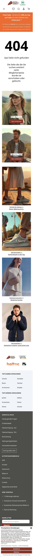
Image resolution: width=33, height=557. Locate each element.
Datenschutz (6, 478)
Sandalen (20, 379)
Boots (4, 383)
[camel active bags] (16, 322)
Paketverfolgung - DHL (9, 432)
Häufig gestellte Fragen (9, 419)
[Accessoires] (16, 277)
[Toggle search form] (18, 9)
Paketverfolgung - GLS (9, 428)
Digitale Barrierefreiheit (9, 487)
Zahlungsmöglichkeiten (9, 441)
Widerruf (5, 473)
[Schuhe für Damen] (16, 186)
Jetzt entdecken (16, 121)
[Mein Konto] (23, 9)
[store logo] (13, 3)
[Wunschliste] (13, 8)
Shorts (4, 407)
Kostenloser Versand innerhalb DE (15, 501)
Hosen (19, 402)
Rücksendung (6, 437)
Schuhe (4, 379)
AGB (3, 460)
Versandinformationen (9, 445)
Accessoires (6, 388)
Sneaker (19, 388)
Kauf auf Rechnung (10, 510)
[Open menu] (4, 9)
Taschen (19, 383)
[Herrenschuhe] (16, 231)
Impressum (5, 469)
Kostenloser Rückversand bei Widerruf (16, 505)
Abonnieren (7, 525)
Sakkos (19, 398)
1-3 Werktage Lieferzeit (11, 496)
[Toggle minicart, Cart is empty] (29, 9)
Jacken (4, 398)
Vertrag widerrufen (9, 451)
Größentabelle (6, 423)
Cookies (4, 482)
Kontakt (4, 465)
